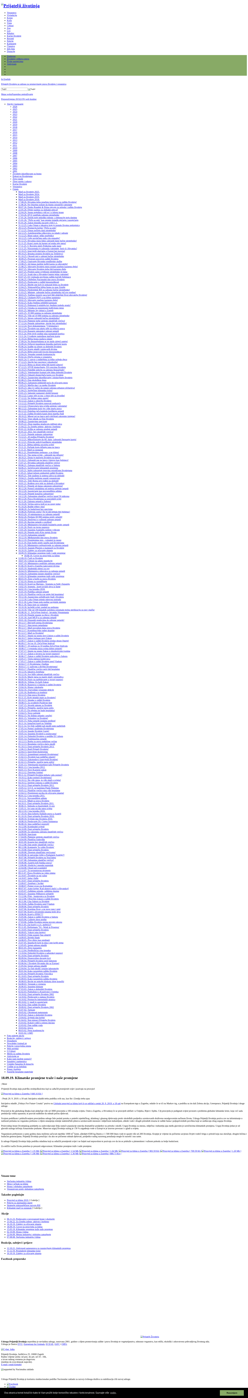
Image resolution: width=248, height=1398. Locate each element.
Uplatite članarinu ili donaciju (20, 1064)
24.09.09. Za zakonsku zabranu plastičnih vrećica (40, 832)
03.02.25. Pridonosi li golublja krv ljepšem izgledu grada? (44, 305)
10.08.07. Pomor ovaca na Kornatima (35, 886)
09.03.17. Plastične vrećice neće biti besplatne (39, 669)
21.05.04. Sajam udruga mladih (32, 966)
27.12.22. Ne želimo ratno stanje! (33, 398)
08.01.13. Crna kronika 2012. (31, 767)
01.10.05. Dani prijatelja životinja (33, 930)
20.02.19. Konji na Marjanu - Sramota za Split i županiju (44, 584)
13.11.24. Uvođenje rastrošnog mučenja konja (39, 336)
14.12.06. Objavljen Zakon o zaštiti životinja (38, 899)
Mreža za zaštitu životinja (18, 1053)
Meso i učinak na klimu (17, 1184)
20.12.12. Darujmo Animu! (30, 772)
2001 (15, 171)
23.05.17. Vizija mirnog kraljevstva (34, 659)
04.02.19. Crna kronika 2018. (31, 589)
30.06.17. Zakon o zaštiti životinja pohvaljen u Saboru (42, 656)
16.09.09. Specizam (27, 834)
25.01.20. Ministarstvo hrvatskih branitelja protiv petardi (43, 524)
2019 (15, 124)
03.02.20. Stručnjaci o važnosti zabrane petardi (39, 519)
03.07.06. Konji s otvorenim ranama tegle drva (39, 912)
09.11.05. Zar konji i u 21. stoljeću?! (34, 924)
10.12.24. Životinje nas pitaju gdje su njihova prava (41, 328)
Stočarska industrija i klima (19, 1181)
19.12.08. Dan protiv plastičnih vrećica (36, 844)
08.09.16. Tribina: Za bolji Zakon (33, 682)
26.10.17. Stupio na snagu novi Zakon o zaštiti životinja (43, 635)
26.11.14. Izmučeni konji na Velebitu (35, 723)
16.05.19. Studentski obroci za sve (34, 568)
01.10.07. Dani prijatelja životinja (33, 881)
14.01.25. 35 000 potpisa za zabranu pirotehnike (40, 313)
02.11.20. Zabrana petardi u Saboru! (34, 501)
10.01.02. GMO (25, 1033)
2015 (15, 135)
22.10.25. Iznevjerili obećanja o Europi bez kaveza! (41, 251)
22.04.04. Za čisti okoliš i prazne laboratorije (38, 968)
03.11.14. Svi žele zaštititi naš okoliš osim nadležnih (41, 726)
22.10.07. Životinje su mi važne (32, 875)
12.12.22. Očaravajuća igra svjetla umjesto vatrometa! (42, 406)
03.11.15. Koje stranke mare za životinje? (37, 697)
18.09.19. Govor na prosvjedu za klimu (42, 555)
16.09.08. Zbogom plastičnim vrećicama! (37, 852)
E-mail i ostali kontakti (11, 1364)
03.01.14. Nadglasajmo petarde (32, 739)
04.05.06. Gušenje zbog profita (32, 919)
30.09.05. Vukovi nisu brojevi (31, 932)
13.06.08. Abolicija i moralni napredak (35, 865)
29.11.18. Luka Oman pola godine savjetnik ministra (42, 602)
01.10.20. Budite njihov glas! (31, 506)
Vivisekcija (12, 15)
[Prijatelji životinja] (20, 5)
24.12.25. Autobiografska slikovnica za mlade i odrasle (43, 233)
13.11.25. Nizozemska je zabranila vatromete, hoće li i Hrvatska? (47, 248)
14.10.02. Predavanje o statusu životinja (36, 997)
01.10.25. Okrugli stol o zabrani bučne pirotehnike (41, 256)
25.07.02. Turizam (26, 1010)
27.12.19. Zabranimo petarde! (31, 535)
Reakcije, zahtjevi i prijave (19, 1038)
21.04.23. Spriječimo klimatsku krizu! (35, 390)
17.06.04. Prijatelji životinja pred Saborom (37, 961)
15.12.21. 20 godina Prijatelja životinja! (36, 437)
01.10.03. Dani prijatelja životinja (33, 976)
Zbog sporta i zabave (22, 181)
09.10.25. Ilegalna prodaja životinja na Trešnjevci (40, 253)
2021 (15, 119)
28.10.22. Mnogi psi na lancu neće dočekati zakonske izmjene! (46, 416)
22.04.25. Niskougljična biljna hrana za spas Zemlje (41, 287)
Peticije (10, 41)
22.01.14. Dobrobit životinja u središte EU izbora (40, 736)
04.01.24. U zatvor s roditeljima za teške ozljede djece (42, 359)
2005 (15, 161)
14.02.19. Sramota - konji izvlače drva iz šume (39, 586)
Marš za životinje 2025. (29, 192)
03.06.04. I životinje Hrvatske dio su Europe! (38, 963)
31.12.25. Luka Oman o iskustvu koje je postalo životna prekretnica (49, 225)
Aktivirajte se (13, 1056)
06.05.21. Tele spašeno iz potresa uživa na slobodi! (41, 475)
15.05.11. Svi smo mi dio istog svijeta (35, 808)
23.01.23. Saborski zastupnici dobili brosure (38, 393)
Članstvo (11, 46)
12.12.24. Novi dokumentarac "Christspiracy (38, 326)
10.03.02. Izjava (25, 1028)
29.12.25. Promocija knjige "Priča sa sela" (37, 228)
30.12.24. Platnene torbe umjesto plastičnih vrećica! (41, 321)
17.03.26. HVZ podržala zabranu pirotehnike (38, 215)
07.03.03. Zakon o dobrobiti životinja (35, 989)
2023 (15, 114)
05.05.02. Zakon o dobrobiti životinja (35, 1015)
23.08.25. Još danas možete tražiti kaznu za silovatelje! (43, 264)
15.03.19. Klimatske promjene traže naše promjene (41, 576)
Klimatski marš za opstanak (19, 1208)
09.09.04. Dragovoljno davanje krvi (34, 958)
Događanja (12, 1041)
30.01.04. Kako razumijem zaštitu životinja (37, 971)
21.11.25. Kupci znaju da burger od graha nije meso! (42, 243)
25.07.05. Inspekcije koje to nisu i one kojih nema (40, 943)
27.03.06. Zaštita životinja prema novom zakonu (40, 922)
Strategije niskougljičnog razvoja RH (23, 1205)
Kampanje (11, 43)
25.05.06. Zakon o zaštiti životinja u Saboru (38, 917)
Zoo (9, 28)
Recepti (10, 38)
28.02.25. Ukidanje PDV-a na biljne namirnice (39, 297)
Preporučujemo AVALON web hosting (18, 99)
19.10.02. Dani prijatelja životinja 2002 (36, 994)
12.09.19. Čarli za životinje (30, 558)
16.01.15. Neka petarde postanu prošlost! (37, 721)
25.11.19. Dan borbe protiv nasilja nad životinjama (41, 543)
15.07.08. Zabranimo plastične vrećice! (36, 860)
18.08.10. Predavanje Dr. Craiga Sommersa (38, 821)
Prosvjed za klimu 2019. (18, 1200)
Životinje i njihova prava (18, 59)
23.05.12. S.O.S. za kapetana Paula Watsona (38, 788)
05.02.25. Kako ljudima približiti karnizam (37, 303)
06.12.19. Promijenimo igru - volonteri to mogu (39, 540)
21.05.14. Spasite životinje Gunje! (33, 731)
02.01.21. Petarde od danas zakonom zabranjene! (40, 486)
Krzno (10, 18)
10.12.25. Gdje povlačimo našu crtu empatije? (39, 238)
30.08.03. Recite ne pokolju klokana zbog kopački (41, 981)
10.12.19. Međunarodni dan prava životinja (38, 537)
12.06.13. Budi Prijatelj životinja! (33, 749)
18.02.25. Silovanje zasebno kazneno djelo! (38, 300)
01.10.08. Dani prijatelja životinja (33, 850)
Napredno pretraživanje (22, 94)
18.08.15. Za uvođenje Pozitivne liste (35, 703)
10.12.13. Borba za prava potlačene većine (37, 741)
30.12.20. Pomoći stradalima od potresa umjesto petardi (43, 488)
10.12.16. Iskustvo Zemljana (31, 672)
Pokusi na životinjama (23, 176)
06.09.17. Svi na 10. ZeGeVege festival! (36, 643)
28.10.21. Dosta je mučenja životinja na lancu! (39, 457)
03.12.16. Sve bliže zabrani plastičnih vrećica (38, 674)
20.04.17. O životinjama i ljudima (33, 664)
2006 (15, 158)
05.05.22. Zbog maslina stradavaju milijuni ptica (40, 424)
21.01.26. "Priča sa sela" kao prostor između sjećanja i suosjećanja (48, 220)
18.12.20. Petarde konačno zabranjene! (36, 493)
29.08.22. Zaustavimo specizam (32, 421)
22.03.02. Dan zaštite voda (30, 1025)
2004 (15, 163)
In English (5, 79)
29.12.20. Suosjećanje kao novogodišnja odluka (40, 491)
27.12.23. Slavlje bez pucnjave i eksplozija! (38, 362)
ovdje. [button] (113, 1393)
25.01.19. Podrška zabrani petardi (33, 592)
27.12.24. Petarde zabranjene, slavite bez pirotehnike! (42, 323)
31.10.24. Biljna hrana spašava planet (35, 339)
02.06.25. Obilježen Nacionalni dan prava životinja (41, 279)
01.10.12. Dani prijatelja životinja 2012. (36, 785)
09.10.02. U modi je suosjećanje (33, 1002)
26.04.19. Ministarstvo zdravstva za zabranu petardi (41, 571)
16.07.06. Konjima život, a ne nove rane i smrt (39, 909)
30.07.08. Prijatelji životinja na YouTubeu (37, 857)
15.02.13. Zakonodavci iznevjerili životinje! (38, 759)
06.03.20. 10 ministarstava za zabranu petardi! (39, 514)
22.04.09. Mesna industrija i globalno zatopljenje (29, 1234)
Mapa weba (6, 94)
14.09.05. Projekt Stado (29, 937)
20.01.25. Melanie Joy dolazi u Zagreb (35, 310)
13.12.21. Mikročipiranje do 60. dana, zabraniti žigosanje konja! (47, 439)
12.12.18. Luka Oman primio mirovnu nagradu (39, 599)
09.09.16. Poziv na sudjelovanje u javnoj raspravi (40, 679)
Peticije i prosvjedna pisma (19, 1046)
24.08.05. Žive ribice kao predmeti (34, 940)
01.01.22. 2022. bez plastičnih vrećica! (35, 432)
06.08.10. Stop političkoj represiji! (33, 824)
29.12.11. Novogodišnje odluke (32, 798)
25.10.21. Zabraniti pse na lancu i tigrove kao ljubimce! (43, 460)
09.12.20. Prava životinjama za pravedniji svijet (39, 499)
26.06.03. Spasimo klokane (30, 986)
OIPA (64, 1344)
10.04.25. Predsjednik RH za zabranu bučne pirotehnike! (44, 290)
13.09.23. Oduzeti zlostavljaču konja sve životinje (40, 375)
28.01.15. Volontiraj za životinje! (33, 718)
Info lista (11, 49)
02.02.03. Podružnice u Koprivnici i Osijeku (38, 992)
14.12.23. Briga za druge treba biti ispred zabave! (40, 364)
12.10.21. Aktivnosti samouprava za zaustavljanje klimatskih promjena (39, 1248)
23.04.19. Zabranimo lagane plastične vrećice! (39, 573)
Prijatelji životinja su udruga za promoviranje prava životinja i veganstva (33, 84)
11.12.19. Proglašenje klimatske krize (24, 1251)
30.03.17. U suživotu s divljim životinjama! (38, 666)
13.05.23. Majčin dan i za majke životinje (37, 385)
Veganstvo (11, 12)
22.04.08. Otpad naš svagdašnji (32, 868)
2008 (15, 153)
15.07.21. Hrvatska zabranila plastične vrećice (39, 463)
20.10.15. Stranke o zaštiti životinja (34, 700)
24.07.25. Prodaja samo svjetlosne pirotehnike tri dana (42, 272)
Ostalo (16, 189)
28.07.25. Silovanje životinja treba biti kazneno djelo (42, 269)
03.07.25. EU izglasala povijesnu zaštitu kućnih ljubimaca (44, 277)
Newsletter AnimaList (17, 1043)
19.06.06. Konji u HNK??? (30, 914)
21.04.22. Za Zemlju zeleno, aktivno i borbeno (39, 426)
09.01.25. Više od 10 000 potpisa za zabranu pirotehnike (43, 315)
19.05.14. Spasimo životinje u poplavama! (37, 733)
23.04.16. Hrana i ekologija (30, 687)
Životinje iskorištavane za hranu (27, 173)
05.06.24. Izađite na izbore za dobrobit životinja (40, 346)
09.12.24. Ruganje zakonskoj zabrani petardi (38, 331)
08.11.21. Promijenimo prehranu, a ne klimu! (38, 452)
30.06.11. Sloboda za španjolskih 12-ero (36, 806)
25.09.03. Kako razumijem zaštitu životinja (37, 979)
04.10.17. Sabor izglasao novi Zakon (35, 638)
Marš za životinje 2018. (29, 199)
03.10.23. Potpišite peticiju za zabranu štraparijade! (41, 370)
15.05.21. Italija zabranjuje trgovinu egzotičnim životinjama (45, 470)
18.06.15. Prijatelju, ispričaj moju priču (36, 708)
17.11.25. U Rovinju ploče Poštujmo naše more (39, 246)
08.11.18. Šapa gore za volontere (33, 604)
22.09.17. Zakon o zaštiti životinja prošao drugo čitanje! (43, 641)
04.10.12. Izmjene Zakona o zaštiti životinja (38, 783)
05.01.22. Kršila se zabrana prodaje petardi (37, 429)
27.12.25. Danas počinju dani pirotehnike (37, 230)
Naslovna (11, 56)
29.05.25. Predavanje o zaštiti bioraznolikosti (38, 282)
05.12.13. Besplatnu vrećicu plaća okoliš (36, 744)
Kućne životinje (14, 36)
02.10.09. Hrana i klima (17, 1232)
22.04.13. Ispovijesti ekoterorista (33, 752)
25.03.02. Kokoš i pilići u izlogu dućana (36, 1023)
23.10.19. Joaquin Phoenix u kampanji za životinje (41, 548)
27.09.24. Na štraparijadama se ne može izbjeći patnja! (43, 341)
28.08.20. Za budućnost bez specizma (35, 509)
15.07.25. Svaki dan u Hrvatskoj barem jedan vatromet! (43, 274)
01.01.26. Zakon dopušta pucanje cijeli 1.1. (38, 223)
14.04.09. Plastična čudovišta (31, 839)
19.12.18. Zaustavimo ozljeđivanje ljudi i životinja (41, 597)
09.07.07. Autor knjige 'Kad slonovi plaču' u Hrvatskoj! (43, 888)
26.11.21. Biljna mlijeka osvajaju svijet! (36, 444)
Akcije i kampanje (15, 104)
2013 (15, 140)
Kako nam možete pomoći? (19, 1059)
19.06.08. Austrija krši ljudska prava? (35, 863)
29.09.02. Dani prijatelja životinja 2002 (36, 1007)
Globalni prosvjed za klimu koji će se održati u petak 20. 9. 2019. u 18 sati (87, 1103)
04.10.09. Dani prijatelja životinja (33, 829)
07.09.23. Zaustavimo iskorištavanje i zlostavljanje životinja (45, 377)
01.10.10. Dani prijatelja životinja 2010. (36, 816)
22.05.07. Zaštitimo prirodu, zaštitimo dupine (38, 891)
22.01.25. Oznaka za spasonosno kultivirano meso (41, 308)
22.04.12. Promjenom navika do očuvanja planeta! (41, 793)
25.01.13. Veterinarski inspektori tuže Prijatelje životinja (43, 764)
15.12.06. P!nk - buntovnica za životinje (36, 896)
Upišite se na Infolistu (17, 1066)
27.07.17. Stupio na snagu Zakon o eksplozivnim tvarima (44, 651)
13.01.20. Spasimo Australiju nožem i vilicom (39, 530)
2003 (15, 166)
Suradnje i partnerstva (17, 1061)
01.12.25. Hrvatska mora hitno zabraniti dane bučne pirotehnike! (47, 241)
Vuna (9, 23)
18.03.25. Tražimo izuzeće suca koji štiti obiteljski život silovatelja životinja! (52, 295)
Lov (9, 31)
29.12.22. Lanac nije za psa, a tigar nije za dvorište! (41, 395)
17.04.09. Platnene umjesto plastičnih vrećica (38, 837)
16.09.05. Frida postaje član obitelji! (34, 935)
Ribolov (10, 33)
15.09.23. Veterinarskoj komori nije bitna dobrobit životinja (45, 372)
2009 (15, 150)
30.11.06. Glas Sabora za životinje (33, 901)
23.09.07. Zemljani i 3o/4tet (30, 883)
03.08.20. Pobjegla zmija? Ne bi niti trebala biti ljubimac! (44, 512)
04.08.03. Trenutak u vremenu (32, 984)
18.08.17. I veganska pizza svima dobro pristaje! (40, 648)
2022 (15, 117)
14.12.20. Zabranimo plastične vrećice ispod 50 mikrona (43, 496)
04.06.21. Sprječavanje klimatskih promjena (38, 468)
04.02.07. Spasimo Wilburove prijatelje (36, 893)
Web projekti (13, 1048)
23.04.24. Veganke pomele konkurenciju (36, 354)
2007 (15, 155)
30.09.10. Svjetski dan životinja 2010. (35, 819)
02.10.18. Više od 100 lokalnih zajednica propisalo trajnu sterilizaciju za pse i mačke (56, 610)
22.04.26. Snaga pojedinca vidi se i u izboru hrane (41, 212)
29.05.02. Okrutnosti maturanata (33, 1012)
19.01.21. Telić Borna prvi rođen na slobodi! (38, 481)
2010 (15, 148)
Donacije (11, 51)
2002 (15, 168)
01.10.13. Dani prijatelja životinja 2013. (36, 746)
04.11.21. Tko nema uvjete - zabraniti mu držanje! (41, 455)
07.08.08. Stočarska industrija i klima (23, 1237)
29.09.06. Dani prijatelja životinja (33, 906)
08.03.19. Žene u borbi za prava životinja (37, 579)
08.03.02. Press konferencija (31, 1030)
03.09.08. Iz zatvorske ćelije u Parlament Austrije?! (41, 855)
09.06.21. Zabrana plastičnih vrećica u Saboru (39, 465)
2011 (15, 145)
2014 (15, 137)
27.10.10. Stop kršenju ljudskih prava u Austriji (39, 813)
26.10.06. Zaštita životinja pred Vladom (36, 904)
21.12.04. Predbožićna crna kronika (34, 950)
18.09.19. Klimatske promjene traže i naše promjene (41, 553)
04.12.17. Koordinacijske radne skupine (36, 630)
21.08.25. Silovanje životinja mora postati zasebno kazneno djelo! (48, 266)
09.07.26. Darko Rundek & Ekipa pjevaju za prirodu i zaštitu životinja (50, 207)
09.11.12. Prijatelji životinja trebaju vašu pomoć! (40, 775)
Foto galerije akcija (15, 1035)
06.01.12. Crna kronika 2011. (31, 795)
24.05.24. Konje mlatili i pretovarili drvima (37, 349)
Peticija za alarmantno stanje (19, 1203)
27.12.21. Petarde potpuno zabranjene (35, 434)
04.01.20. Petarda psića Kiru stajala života (37, 532)
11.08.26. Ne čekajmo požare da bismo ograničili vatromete (45, 204)
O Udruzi (11, 1051)
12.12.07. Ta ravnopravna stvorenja (34, 870)
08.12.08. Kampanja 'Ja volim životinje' (36, 847)
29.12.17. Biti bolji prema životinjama (35, 623)
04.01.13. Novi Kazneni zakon (32, 770)
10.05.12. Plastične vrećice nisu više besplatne (39, 790)
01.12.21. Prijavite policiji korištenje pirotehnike (40, 442)
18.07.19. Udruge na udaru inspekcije (35, 561)
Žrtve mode (18, 179)
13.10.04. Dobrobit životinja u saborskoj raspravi (40, 953)
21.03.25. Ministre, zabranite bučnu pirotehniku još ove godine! (47, 292)
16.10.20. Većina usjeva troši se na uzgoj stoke (39, 504)
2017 (15, 130)
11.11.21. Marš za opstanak (30, 450)
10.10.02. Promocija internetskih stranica (36, 999)
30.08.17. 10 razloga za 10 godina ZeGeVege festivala (43, 646)
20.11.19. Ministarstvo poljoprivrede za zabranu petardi (43, 545)
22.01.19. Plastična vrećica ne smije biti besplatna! (41, 594)
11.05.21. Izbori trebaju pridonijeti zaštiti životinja (40, 473)
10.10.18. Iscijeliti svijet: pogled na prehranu (38, 607)
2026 (15, 106)
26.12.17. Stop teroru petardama (33, 625)
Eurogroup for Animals (34, 1344)
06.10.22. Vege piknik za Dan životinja (36, 419)
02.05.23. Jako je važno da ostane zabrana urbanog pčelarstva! (46, 388)
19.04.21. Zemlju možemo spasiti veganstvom (39, 478)
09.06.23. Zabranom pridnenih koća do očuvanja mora (43, 383)
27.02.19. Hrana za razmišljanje (32, 581)
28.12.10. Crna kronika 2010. (31, 811)
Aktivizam (11, 64)
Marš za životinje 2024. (29, 194)
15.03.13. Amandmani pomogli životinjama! (38, 754)
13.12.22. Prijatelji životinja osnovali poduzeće (39, 403)
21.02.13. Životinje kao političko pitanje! (36, 757)
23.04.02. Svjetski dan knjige (31, 1017)
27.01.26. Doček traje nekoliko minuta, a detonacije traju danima (47, 217)
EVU (20, 1344)
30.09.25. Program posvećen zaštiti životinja (38, 259)
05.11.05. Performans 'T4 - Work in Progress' (38, 927)
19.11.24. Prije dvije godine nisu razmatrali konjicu (41, 333)
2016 (15, 132)
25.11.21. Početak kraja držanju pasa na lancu (39, 447)
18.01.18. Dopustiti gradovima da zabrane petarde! (41, 620)
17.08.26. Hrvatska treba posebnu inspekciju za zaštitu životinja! (47, 202)
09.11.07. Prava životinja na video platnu (36, 873)
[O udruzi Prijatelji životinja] (150, 1336)
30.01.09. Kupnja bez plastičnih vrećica (36, 842)
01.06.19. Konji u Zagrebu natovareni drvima (39, 566)
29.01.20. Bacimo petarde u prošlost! (35, 522)
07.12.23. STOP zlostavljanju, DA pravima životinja (42, 367)
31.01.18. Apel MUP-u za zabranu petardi (37, 617)
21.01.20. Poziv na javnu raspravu (33, 527)
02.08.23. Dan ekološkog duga (32, 380)
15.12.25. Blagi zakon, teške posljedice (36, 235)
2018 (15, 127)
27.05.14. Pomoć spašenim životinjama (36, 728)
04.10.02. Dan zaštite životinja (32, 1004)
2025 (15, 109)
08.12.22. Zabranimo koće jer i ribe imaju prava (40, 408)
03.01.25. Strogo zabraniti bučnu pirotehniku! (39, 318)
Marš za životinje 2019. (29, 197)
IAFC (57, 1344)
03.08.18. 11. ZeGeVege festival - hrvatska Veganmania (43, 612)
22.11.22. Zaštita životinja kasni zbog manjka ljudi (41, 413)
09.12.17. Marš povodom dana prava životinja (39, 628)
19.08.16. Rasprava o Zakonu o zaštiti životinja (39, 684)
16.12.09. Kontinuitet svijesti (31, 826)
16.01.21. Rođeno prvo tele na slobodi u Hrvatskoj (41, 483)
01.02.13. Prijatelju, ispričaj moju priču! (36, 762)
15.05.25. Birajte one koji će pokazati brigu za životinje (43, 284)
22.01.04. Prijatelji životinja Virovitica (35, 973)
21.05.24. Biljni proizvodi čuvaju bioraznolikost (40, 352)
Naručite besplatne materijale (20, 1072)
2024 (15, 112)
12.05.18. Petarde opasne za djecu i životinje (38, 615)
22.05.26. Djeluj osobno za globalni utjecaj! (38, 210)
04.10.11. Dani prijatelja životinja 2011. (36, 803)
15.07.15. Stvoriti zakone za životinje (35, 705)
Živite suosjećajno (15, 61)
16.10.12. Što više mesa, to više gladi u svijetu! (39, 780)
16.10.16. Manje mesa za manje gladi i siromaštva (40, 677)
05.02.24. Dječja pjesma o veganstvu (35, 357)
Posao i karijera (14, 1069)
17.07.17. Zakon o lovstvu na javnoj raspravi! (39, 653)
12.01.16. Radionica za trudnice (32, 692)
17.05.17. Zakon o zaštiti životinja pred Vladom (40, 661)
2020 (15, 122)
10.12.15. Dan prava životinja (31, 695)
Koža (9, 20)
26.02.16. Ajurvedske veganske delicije (36, 690)
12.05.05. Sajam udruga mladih (32, 945)
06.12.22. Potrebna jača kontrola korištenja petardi (41, 411)
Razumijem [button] (232, 1393)
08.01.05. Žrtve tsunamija (30, 948)
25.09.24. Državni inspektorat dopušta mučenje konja (42, 344)
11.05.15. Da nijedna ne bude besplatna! (36, 710)
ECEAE (49, 1344)
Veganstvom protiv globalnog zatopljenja (25, 1189)
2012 (15, 143)
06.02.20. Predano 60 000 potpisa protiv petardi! (40, 517)
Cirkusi (10, 25)
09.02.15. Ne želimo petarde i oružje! (35, 715)
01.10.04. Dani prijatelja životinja (33, 955)
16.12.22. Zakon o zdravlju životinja (34, 401)
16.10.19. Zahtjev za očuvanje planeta (35, 550)
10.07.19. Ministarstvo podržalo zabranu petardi (40, 563)
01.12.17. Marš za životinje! (31, 633)
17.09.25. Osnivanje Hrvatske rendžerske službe (40, 261)
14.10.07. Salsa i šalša (28, 878)
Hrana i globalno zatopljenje (19, 1186)
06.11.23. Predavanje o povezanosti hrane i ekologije (31, 1219)
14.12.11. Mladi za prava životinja (33, 801)
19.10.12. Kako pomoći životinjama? (35, 777)
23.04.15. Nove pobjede (29, 713)
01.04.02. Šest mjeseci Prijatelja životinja (36, 1020)
